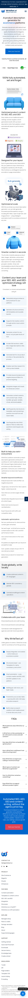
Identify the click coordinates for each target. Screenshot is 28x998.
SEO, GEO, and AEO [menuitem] (7, 898)
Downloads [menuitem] (4, 947)
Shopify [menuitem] (3, 881)
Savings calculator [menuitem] (6, 924)
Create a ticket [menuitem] (5, 956)
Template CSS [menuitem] (5, 973)
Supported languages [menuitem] (8, 933)
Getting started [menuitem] (6, 942)
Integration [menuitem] (4, 901)
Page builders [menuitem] (5, 970)
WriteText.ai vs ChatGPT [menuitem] (8, 907)
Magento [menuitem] (4, 878)
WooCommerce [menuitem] (6, 875)
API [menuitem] (2, 968)
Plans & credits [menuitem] (5, 921)
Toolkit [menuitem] (3, 965)
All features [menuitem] (4, 884)
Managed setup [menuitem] (6, 919)
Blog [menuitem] (2, 927)
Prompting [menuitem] (4, 979)
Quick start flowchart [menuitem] (7, 945)
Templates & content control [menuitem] (10, 895)
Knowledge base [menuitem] (6, 953)
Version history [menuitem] (5, 950)
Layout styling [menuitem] (5, 976)
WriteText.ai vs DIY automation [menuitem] (10, 910)
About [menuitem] (3, 930)
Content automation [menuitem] (7, 893)
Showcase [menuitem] (4, 904)
